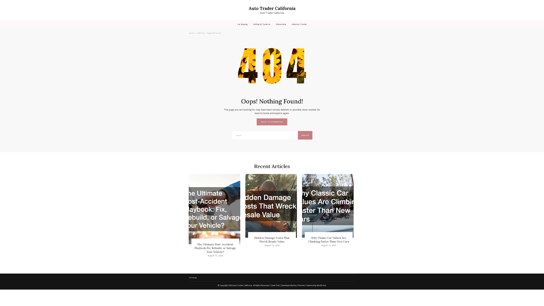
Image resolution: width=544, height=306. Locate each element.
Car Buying (242, 24)
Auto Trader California (272, 8)
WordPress (321, 285)
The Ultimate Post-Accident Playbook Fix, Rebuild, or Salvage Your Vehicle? (215, 248)
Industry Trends (299, 24)
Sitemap (193, 278)
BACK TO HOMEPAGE (272, 122)
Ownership (281, 24)
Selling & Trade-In (261, 24)
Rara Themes (299, 285)
